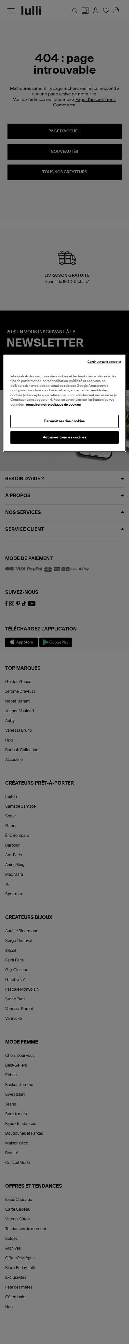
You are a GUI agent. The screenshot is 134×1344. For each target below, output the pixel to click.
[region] (64, 403)
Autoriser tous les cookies (65, 437)
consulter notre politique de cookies (53, 404)
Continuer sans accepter (104, 361)
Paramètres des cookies (64, 421)
